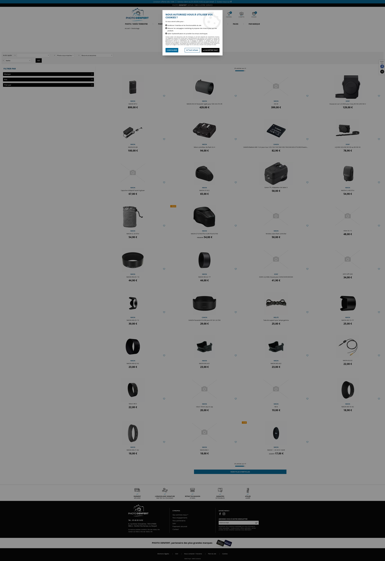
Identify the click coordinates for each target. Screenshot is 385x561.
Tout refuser (193, 50)
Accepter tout (211, 50)
